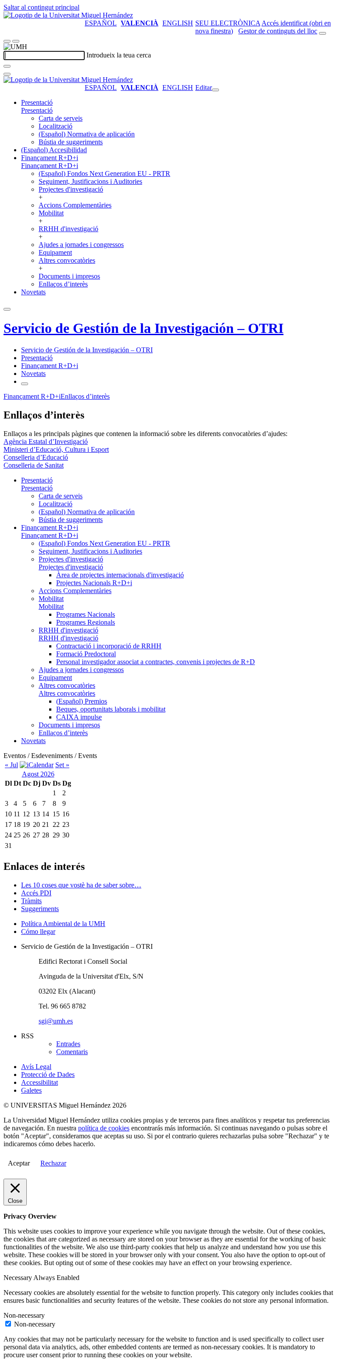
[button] (37, 110)
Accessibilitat (39, 1082)
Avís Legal (36, 1066)
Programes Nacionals (85, 614)
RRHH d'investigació (68, 228)
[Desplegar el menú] (15, 41)
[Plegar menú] (215, 90)
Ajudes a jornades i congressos (81, 244)
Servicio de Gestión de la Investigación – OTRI (143, 328)
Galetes (31, 1090)
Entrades (68, 1044)
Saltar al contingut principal (41, 7)
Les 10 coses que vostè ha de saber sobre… (81, 885)
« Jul (11, 765)
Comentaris (72, 1051)
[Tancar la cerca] (7, 74)
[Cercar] (7, 66)
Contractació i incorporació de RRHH (108, 646)
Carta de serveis (60, 118)
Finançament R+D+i (49, 157)
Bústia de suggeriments (71, 142)
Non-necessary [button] (24, 1315)
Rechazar (53, 1163)
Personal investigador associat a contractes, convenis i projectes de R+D (155, 661)
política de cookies (103, 1128)
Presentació (37, 102)
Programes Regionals (85, 622)
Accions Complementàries (75, 205)
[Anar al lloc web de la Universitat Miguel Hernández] (68, 15)
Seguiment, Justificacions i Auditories (90, 181)
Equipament (55, 252)
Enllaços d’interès (63, 284)
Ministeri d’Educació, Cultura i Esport (56, 449)
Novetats (33, 292)
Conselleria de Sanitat (34, 465)
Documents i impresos (69, 276)
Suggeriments (40, 908)
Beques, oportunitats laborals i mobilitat (110, 709)
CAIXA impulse (79, 717)
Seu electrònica (227, 23)
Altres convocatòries (67, 260)
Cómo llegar (38, 931)
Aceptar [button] (19, 1163)
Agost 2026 (38, 774)
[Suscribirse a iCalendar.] (37, 765)
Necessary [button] (18, 1277)
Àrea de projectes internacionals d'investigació (120, 575)
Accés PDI (36, 893)
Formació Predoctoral (86, 654)
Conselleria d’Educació (36, 457)
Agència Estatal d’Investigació (46, 441)
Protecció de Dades (48, 1074)
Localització (55, 126)
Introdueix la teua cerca (118, 55)
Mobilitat (51, 213)
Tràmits (31, 901)
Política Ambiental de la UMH (63, 923)
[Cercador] (322, 33)
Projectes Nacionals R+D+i (94, 582)
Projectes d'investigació (71, 189)
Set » (62, 765)
